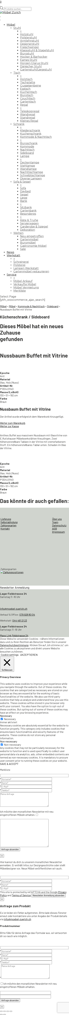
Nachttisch (27, 149)
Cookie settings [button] (10, 654)
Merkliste (19, 290)
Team (55, 522)
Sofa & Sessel (22, 181)
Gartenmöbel (29, 239)
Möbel (11, 24)
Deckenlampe (29, 162)
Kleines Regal (29, 120)
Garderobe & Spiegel (34, 226)
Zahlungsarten (8, 525)
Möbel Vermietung (26, 287)
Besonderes (28, 213)
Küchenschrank (30, 133)
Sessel (24, 194)
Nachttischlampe (31, 172)
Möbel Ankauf (22, 281)
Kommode (27, 146)
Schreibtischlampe (32, 175)
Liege (23, 197)
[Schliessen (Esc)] (11, 1011)
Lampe (24, 156)
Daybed (25, 191)
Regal (24, 104)
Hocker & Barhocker (33, 56)
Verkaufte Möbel (24, 284)
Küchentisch (28, 92)
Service (11, 274)
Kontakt (5, 528)
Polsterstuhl (28, 37)
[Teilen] (7, 1011)
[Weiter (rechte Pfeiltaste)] (4, 1014)
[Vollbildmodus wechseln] (4, 1011)
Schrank (18, 124)
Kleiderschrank (30, 130)
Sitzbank (26, 207)
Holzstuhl (26, 34)
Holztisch (26, 79)
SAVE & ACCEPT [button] (9, 763)
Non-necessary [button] (8, 741)
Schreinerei (21, 261)
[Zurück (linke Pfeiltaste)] (1, 1014)
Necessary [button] (6, 715)
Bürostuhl (27, 53)
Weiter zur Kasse (9, 426)
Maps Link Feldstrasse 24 (14, 635)
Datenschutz (59, 525)
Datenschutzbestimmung (14, 645)
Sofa (23, 188)
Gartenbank (28, 210)
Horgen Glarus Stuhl (34, 63)
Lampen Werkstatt (26, 268)
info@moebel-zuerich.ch (13, 608)
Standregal (27, 117)
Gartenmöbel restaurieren (31, 271)
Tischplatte (27, 82)
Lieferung (6, 518)
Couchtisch (27, 98)
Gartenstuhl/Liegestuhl (36, 69)
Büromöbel (28, 242)
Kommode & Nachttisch (36, 136)
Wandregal (27, 114)
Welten (18, 233)
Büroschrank (29, 143)
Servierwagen (29, 223)
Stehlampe (27, 165)
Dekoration (27, 229)
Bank (23, 201)
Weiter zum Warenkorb (12, 423)
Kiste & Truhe (29, 220)
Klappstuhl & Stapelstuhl (37, 50)
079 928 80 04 (27, 614)
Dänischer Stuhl (31, 66)
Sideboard (27, 152)
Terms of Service (21, 895)
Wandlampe (28, 169)
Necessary (10, 719)
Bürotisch (26, 95)
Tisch (16, 72)
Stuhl (17, 28)
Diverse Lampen (31, 178)
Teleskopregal (29, 111)
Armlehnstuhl (29, 40)
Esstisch (25, 88)
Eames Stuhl (28, 60)
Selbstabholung (9, 522)
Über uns (57, 518)
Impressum (58, 531)
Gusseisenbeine (30, 85)
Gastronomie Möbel (33, 245)
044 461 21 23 (19, 620)
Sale (23, 249)
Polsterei (19, 265)
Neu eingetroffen (32, 236)
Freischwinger (29, 47)
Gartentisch (28, 101)
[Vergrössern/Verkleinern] (1, 1011)
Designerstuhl (29, 44)
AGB (54, 528)
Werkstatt (13, 255)
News (10, 252)
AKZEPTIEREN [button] (29, 654)
